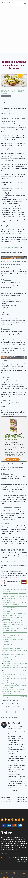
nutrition (4, 712)
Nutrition (4, 93)
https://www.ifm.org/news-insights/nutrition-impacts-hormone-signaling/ (13, 639)
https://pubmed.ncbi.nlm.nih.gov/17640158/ (15, 695)
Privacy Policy (4, 872)
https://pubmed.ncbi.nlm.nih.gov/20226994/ (15, 654)
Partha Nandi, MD (10, 98)
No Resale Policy (23, 873)
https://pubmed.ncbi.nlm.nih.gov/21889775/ (15, 697)
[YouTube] (16, 819)
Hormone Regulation (6, 709)
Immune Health (13, 91)
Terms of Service (18, 872)
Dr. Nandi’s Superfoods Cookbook (10, 247)
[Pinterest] (19, 819)
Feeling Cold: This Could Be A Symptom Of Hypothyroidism (6, 798)
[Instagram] (12, 819)
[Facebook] (2, 819)
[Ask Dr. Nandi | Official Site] (6, 3)
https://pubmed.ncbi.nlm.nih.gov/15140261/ (15, 682)
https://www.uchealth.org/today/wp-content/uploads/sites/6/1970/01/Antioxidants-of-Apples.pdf (14, 685)
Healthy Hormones (6, 706)
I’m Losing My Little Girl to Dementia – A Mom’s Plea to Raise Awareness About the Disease (21, 800)
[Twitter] (6, 819)
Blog (2, 90)
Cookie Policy (11, 872)
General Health (21, 90)
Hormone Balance (16, 706)
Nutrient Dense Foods (18, 709)
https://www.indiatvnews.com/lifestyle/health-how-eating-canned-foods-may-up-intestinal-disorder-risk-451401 (15, 633)
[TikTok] (23, 819)
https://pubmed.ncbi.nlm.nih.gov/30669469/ (15, 689)
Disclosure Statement (5, 873)
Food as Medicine (6, 703)
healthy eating (14, 703)
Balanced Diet (5, 700)
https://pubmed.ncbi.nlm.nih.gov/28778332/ (15, 596)
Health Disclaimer (15, 873)
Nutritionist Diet (5, 96)
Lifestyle (20, 91)
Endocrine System (14, 700)
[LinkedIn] (9, 819)
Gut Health (4, 91)
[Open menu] (25, 2)
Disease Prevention (10, 90)
